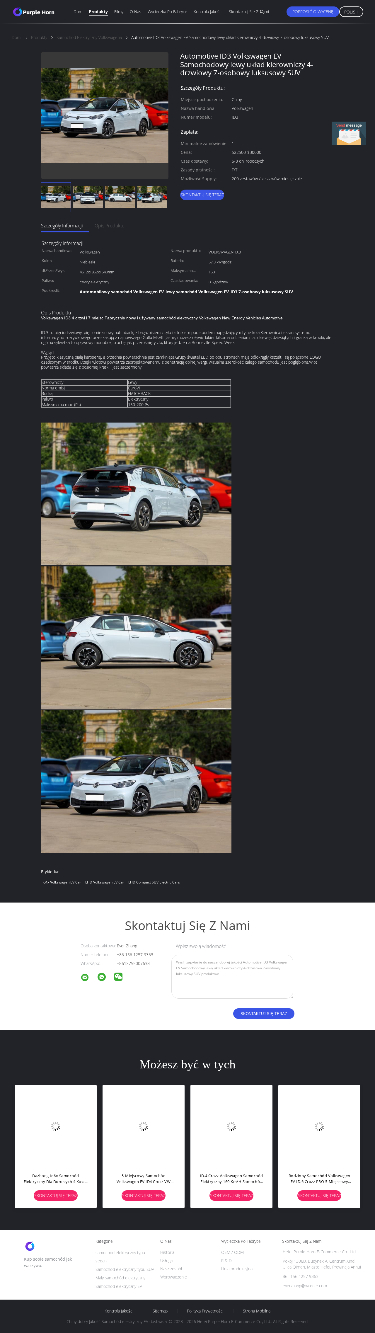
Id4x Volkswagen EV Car (61, 882)
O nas (135, 11)
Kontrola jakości (208, 11)
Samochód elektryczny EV (119, 1286)
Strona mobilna (256, 1311)
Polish (351, 12)
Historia (167, 1252)
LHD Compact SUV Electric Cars (154, 882)
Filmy (118, 11)
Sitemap (160, 1311)
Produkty (98, 11)
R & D (226, 1260)
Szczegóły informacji (62, 225)
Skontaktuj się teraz (202, 195)
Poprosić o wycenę (312, 11)
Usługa (166, 1260)
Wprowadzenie (173, 1277)
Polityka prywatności (205, 1311)
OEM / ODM (232, 1252)
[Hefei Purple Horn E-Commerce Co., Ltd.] (88, 978)
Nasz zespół (171, 1268)
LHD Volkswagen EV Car (104, 882)
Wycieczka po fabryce (167, 11)
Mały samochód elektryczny (120, 1278)
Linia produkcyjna (237, 1268)
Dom (78, 11)
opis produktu (110, 225)
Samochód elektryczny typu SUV (125, 1269)
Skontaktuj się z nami (249, 11)
